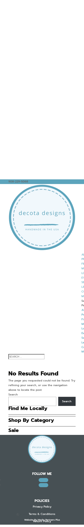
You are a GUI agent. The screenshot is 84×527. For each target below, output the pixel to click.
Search (13, 395)
